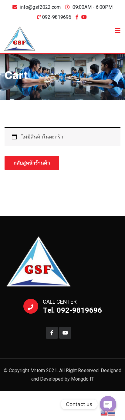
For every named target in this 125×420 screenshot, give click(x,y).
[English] (104, 412)
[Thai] (111, 412)
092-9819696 (56, 17)
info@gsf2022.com (40, 7)
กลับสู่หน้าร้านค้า (32, 163)
